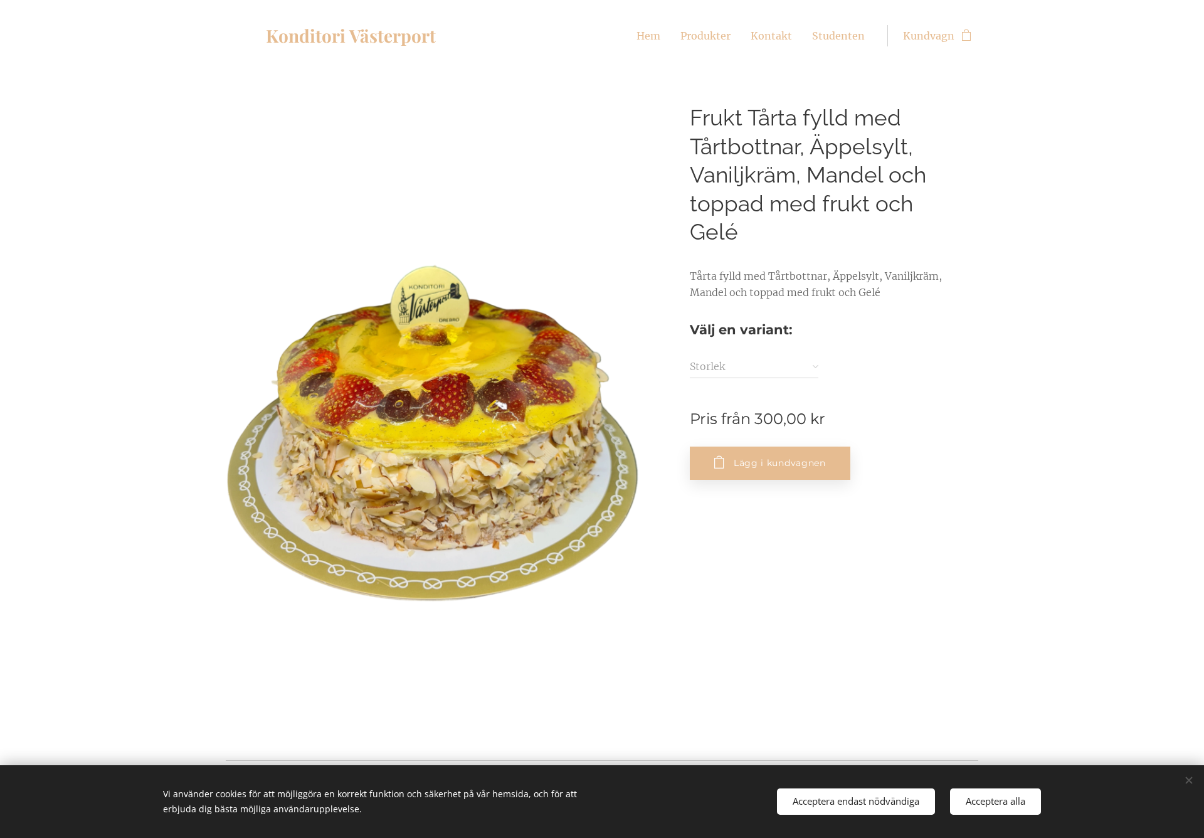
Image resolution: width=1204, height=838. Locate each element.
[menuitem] (651, 35)
